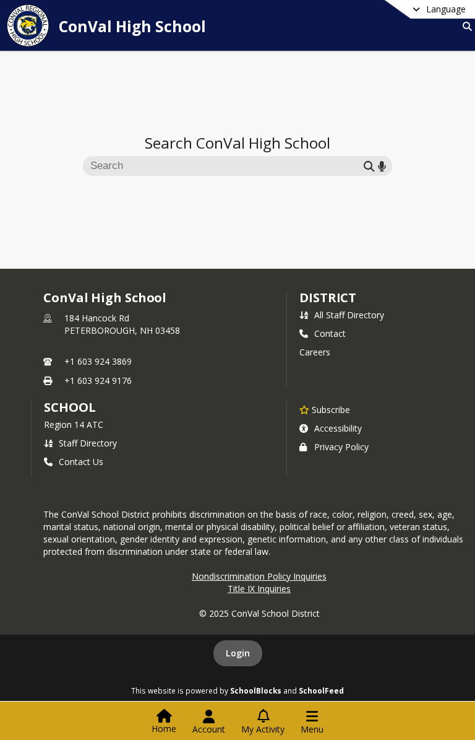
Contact (330, 333)
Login (238, 653)
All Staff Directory (349, 315)
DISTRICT (327, 297)
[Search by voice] (382, 166)
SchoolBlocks (255, 690)
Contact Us (81, 462)
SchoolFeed (321, 690)
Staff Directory (88, 443)
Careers (314, 352)
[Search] (465, 26)
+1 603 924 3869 (98, 361)
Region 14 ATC (73, 424)
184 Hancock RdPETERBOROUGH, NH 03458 (122, 324)
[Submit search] (369, 166)
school (69, 407)
